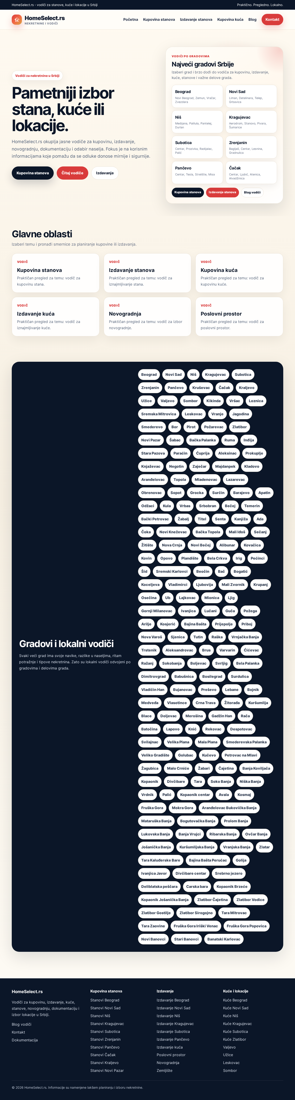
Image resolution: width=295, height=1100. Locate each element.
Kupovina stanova (159, 19)
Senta (220, 519)
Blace (146, 716)
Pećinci (258, 558)
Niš (193, 374)
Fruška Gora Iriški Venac (196, 926)
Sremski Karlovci (172, 571)
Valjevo (167, 400)
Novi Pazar (151, 440)
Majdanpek (225, 466)
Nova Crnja (172, 545)
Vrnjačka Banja (245, 637)
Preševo (208, 689)
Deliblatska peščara (159, 886)
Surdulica (240, 676)
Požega (250, 611)
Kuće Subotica (235, 1031)
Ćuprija (202, 453)
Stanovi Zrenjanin (105, 1039)
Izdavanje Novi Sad (173, 1008)
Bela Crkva (217, 558)
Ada (260, 519)
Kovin (146, 558)
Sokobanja (172, 663)
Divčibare (176, 781)
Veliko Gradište (155, 755)
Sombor (190, 400)
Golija (241, 860)
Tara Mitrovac (234, 912)
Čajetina (226, 768)
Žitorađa (232, 702)
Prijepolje (224, 624)
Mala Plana (207, 742)
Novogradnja (168, 1062)
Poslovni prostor (171, 1054)
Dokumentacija (25, 1040)
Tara (198, 781)
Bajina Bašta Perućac (208, 860)
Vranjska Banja (236, 847)
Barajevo (241, 492)
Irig (239, 558)
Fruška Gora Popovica (246, 926)
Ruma (229, 440)
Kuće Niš (230, 1015)
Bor (174, 427)
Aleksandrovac (179, 650)
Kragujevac (215, 374)
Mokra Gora (182, 807)
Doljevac (168, 716)
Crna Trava (205, 702)
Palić (166, 794)
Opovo (166, 558)
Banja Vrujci (190, 834)
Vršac (234, 400)
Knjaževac (150, 466)
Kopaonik (149, 781)
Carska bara (197, 886)
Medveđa (149, 702)
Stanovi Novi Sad (105, 1008)
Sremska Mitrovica (158, 414)
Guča (230, 611)
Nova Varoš (151, 637)
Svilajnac (149, 742)
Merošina (194, 716)
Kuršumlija (258, 702)
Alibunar (227, 545)
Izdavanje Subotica (173, 1031)
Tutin (198, 637)
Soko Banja (221, 781)
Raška (217, 637)
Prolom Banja (236, 821)
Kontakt (272, 19)
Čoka (146, 532)
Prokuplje (254, 453)
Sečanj (260, 532)
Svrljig (221, 663)
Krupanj (261, 584)
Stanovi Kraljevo (104, 1062)
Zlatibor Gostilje (156, 912)
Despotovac (241, 729)
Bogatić (241, 571)
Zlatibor (239, 427)
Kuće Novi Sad (235, 1008)
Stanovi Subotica (105, 1031)
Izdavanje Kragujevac (175, 1023)
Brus (206, 650)
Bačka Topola (208, 532)
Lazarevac (235, 479)
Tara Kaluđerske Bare (160, 860)
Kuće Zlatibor (234, 1039)
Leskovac (194, 414)
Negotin (176, 466)
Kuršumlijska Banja (197, 847)
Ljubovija (204, 584)
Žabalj (183, 519)
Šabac (175, 440)
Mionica (211, 597)
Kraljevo (246, 387)
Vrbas (185, 505)
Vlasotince (177, 702)
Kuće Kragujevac (237, 1023)
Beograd (149, 374)
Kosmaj (244, 794)
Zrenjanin (150, 387)
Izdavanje (105, 173)
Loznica (256, 400)
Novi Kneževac (173, 532)
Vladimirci (177, 584)
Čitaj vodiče (72, 173)
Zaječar (199, 466)
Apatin (264, 492)
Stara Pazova (153, 453)
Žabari (204, 768)
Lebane (232, 689)
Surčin (218, 492)
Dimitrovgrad (153, 676)
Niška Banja (250, 781)
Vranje (217, 414)
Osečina (148, 597)
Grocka (197, 492)
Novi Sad (173, 374)
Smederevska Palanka (246, 742)
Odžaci (147, 505)
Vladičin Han (152, 689)
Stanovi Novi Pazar (107, 1070)
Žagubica (149, 768)
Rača (245, 716)
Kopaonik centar (195, 794)
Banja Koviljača (256, 768)
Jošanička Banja (156, 847)
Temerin (252, 505)
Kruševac (201, 387)
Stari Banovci (186, 939)
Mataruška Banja (156, 821)
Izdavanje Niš (168, 1015)
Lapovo (173, 729)
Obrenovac (151, 492)
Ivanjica (188, 611)
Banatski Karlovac (223, 939)
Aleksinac (227, 453)
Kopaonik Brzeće (232, 886)
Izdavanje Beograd (173, 1000)
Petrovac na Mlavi (241, 755)
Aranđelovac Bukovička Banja (229, 807)
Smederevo (152, 427)
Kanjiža (241, 519)
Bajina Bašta (195, 624)
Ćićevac (251, 650)
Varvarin (227, 650)
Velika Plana (178, 742)
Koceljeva (150, 584)
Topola (180, 479)
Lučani (210, 611)
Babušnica (184, 676)
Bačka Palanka (202, 440)
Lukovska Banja (155, 834)
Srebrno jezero (228, 873)
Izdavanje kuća (170, 1047)
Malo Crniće (178, 768)
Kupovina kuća (230, 19)
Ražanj (147, 663)
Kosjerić (167, 624)
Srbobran (207, 505)
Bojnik (253, 689)
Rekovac (213, 729)
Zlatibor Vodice (250, 899)
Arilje (146, 624)
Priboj (247, 624)
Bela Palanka (247, 663)
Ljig (231, 597)
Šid (144, 571)
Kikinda (213, 400)
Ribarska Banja (222, 834)
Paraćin (180, 453)
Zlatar (264, 847)
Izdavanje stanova (196, 19)
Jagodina (240, 414)
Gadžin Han (222, 716)
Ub (167, 597)
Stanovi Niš (100, 1015)
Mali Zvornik (233, 584)
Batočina (149, 729)
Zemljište (164, 1070)
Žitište (147, 545)
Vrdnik (147, 794)
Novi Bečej (201, 545)
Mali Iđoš (237, 532)
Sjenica (178, 637)
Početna (130, 19)
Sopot (176, 492)
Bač (221, 571)
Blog (252, 19)
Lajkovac (187, 597)
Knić (192, 729)
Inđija (249, 440)
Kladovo (251, 466)
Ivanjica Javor (154, 873)
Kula (167, 505)
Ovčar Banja (256, 834)
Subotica (243, 374)
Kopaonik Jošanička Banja (165, 899)
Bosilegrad (212, 676)
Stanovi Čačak (103, 1054)
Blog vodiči (252, 192)
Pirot (191, 427)
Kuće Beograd (235, 1000)
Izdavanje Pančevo (173, 1039)
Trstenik (149, 650)
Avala (224, 794)
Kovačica (252, 545)
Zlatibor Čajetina (212, 899)
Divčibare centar (191, 873)
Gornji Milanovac (156, 611)
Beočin (202, 571)
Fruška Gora (152, 807)
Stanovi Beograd (104, 1000)
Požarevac (214, 427)
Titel (202, 519)
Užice (146, 400)
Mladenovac (206, 479)
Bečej (230, 505)
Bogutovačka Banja (197, 821)
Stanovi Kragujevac (107, 1023)
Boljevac (198, 663)
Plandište (189, 558)
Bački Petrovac (155, 519)
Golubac (185, 755)
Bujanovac (182, 689)
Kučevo (209, 755)
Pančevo (176, 387)
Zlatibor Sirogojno (196, 912)
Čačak (224, 387)
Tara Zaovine (153, 926)
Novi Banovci (153, 939)
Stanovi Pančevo (105, 1047)
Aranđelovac (153, 479)
